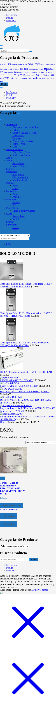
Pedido (9, 17)
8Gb (5, 64)
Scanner (10, 222)
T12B (28, 75)
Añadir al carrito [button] (11, 505)
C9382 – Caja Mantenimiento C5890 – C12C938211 (26, 372)
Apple (25, 64)
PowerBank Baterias (22, 141)
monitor (34, 72)
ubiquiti (23, 78)
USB (28, 78)
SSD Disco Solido (21, 155)
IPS (14, 205)
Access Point (18, 216)
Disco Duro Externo (22, 152)
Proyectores (12, 208)
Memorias (11, 191)
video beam (36, 78)
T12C (33, 75)
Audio (9, 160)
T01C (3, 75)
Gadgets (10, 169)
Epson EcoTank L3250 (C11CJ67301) (19, 386)
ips (12, 72)
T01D (10, 75)
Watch (44, 78)
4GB (1, 64)
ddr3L (26, 69)
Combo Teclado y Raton (24, 132)
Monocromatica (20, 177)
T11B (23, 75)
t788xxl (46, 75)
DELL (15, 227)
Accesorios (11, 124)
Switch (15, 219)
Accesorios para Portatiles (25, 127)
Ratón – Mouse (20, 144)
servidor (51, 72)
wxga (52, 78)
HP (1, 72)
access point (17, 64)
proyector (42, 72)
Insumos (10, 183)
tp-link (17, 78)
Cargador (3, 69)
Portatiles (16, 196)
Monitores (11, 199)
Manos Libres (19, 166)
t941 (52, 75)
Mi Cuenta (11, 15)
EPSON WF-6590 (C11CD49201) (17, 380)
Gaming (16, 202)
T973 (7, 78)
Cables (15, 130)
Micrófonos (18, 135)
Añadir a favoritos (9, 509)
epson (49, 68)
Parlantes (16, 138)
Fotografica (18, 174)
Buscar (34, 559)
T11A (17, 75)
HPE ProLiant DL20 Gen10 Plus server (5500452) (25, 391)
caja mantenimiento (48, 64)
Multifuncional (19, 180)
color (9, 69)
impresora (7, 72)
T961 (2, 78)
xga (1, 81)
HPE (14, 230)
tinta (12, 78)
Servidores (11, 224)
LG (15, 72)
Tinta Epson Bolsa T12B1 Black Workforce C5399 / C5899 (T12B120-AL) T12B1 (26, 314)
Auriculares (18, 163)
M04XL (28, 72)
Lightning (20, 72)
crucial (16, 68)
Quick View (8, 516)
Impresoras (11, 171)
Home (3, 422)
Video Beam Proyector (23, 210)
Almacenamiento (14, 149)
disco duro (33, 69)
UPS (14, 146)
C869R (38, 64)
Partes (15, 185)
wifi (48, 78)
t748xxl (38, 75)
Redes (9, 213)
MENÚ (4, 84)
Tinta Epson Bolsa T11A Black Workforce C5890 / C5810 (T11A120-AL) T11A (25, 344)
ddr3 (21, 69)
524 (9, 64)
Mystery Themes (39, 589)
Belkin (31, 64)
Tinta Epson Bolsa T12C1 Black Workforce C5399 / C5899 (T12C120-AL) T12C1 (26, 285)
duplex (40, 69)
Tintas (15, 188)
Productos (11, 20)
